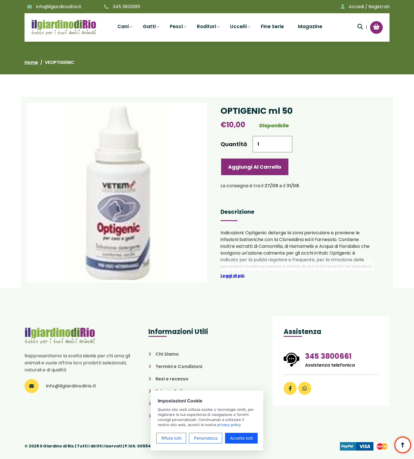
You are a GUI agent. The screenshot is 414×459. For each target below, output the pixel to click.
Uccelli (238, 26)
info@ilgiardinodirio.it (58, 6)
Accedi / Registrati (369, 6)
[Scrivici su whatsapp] (304, 388)
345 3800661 (126, 6)
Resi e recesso (171, 379)
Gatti (149, 26)
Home (31, 62)
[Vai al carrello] (376, 27)
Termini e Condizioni (178, 366)
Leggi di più (232, 275)
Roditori (206, 26)
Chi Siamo (167, 354)
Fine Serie (272, 26)
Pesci (176, 26)
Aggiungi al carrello (254, 166)
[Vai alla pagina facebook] (290, 388)
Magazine (310, 26)
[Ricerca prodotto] (360, 27)
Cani (123, 26)
